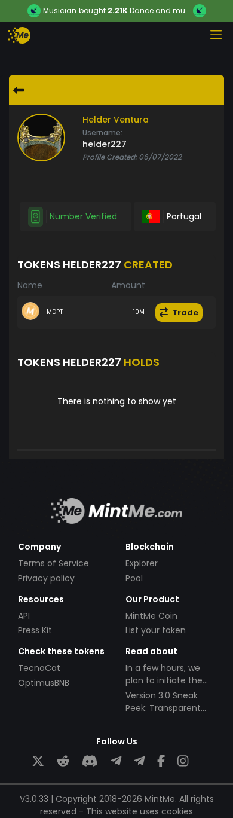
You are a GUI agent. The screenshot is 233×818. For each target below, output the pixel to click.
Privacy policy (46, 578)
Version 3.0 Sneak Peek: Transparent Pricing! (163, 708)
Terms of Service (53, 563)
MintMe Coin (151, 616)
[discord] (89, 761)
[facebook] (161, 761)
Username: (102, 132)
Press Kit (35, 630)
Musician (59, 11)
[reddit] (63, 761)
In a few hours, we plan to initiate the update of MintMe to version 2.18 (168, 687)
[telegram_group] (116, 761)
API (24, 616)
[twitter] (38, 761)
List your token (155, 630)
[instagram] (182, 761)
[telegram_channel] (139, 761)
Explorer (141, 563)
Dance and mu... (160, 10)
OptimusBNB (43, 683)
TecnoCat (39, 668)
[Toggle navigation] (216, 35)
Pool (134, 578)
